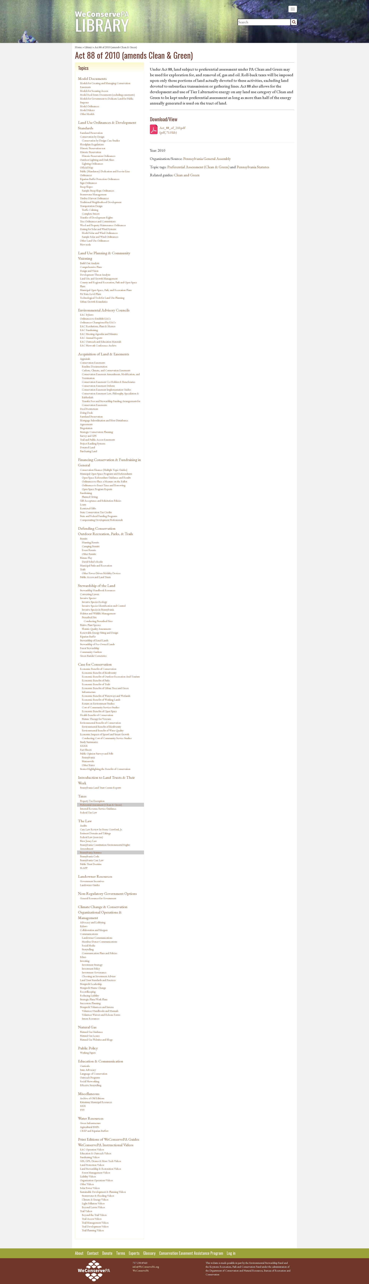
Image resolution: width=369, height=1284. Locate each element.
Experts (134, 1253)
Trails (82, 569)
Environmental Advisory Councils (104, 310)
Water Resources (90, 1118)
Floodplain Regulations (92, 144)
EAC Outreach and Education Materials (100, 341)
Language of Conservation (93, 1073)
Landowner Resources (95, 876)
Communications (89, 934)
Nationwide (88, 761)
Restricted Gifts (88, 508)
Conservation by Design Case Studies (101, 140)
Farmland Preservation (91, 133)
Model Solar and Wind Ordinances (99, 233)
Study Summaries (89, 742)
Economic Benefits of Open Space (99, 711)
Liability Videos (88, 1176)
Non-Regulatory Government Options (107, 893)
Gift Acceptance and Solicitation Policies (100, 500)
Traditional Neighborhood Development (100, 202)
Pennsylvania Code (89, 856)
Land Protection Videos (92, 1165)
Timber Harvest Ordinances (94, 198)
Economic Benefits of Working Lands (101, 699)
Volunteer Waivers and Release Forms (101, 1014)
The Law (85, 820)
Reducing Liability (89, 995)
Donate (107, 1253)
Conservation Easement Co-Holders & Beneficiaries (108, 382)
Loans (83, 504)
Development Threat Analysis (95, 274)
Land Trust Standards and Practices (98, 980)
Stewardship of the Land (96, 585)
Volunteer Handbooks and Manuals (100, 1011)
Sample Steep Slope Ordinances (98, 190)
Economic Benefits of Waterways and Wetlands (106, 696)
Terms (120, 1253)
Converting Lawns (89, 594)
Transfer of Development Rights (96, 217)
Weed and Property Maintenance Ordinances (103, 225)
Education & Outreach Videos (95, 1153)
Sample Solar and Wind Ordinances (100, 236)
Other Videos (87, 1184)
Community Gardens (91, 652)
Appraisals (85, 359)
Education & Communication (100, 1061)
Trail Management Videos (95, 1222)
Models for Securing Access (94, 91)
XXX (83, 1106)
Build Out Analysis (89, 263)
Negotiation (86, 428)
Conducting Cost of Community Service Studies (106, 738)
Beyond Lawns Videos (93, 1207)
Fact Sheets (85, 749)
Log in (231, 1253)
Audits (83, 825)
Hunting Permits (90, 542)
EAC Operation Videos (92, 1149)
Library (88, 47)
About (79, 1253)
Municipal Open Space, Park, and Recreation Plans (105, 290)
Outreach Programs (90, 1077)
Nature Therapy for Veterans (96, 719)
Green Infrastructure (90, 1123)
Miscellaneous (88, 1093)
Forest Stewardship (89, 648)
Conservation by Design (92, 136)
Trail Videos (86, 1211)
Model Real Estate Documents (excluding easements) (107, 94)
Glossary (149, 1253)
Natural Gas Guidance (91, 1032)
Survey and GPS (88, 435)
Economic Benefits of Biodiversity (99, 672)
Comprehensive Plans (91, 267)
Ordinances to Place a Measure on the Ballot (104, 481)
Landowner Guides (90, 885)
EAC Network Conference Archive (98, 345)
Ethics (83, 957)
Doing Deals (86, 412)
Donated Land (87, 447)
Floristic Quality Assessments (96, 629)
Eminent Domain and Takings (95, 833)
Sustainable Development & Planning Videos (103, 1192)
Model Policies (87, 110)
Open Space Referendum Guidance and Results (106, 477)
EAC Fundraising (89, 330)
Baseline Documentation (94, 366)
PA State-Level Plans (90, 294)
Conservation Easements (92, 362)
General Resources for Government (98, 898)
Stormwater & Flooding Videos (98, 1195)
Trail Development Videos (95, 1226)
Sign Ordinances (88, 183)
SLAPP (83, 868)
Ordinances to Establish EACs (95, 318)
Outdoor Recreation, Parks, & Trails (105, 533)
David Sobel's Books (92, 561)
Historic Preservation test (92, 148)
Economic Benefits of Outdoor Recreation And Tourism (111, 676)
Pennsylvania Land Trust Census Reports (100, 787)
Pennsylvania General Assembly (207, 158)
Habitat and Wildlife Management (98, 613)
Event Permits (89, 550)
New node (85, 244)
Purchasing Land (88, 451)
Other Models (87, 114)
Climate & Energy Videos (95, 1199)
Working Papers (88, 1052)
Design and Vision (89, 271)
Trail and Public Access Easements (97, 439)
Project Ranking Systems (92, 443)
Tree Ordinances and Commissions (98, 221)
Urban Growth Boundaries (93, 301)
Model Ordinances (89, 106)
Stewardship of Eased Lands (94, 640)
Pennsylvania (88, 757)
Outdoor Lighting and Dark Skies (97, 159)
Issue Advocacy (88, 1070)
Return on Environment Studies (98, 703)
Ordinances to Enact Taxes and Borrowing (103, 485)
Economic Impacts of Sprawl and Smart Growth (104, 734)
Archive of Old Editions (92, 1098)
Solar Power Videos (90, 1188)
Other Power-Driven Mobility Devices (101, 573)
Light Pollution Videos (93, 1203)
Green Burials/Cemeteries (93, 655)
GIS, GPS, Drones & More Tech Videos (100, 1161)
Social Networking (89, 1081)
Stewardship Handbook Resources (97, 590)
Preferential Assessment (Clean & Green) (101, 804)
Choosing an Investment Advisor (99, 976)
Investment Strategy (92, 964)
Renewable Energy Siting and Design (99, 632)
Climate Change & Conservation (102, 906)
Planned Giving (90, 497)
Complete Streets (90, 213)
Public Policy (88, 1048)
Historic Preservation (90, 152)
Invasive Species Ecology (94, 602)
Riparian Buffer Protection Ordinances (99, 179)
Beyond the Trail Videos (94, 1215)
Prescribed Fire (89, 617)
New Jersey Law (88, 841)
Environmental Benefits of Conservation (100, 722)
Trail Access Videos (91, 1218)
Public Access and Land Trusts (95, 577)
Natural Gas (87, 1027)
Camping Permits (90, 546)
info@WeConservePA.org (146, 1266)
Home (78, 47)
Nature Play (86, 558)
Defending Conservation (97, 528)
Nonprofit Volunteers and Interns (97, 1007)
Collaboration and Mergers (93, 930)
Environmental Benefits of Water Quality (103, 730)
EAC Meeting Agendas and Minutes (98, 334)
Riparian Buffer (88, 636)
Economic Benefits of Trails (96, 684)
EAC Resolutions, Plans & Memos (97, 326)
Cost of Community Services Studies (100, 707)
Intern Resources (90, 1018)
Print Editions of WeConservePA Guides (108, 1139)
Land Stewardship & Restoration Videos (100, 1168)
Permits (83, 538)
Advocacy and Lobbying (92, 922)
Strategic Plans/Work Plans (93, 999)
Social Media (88, 945)
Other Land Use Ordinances (94, 240)
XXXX (84, 746)
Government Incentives (92, 881)
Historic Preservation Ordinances (98, 156)
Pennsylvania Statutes (90, 852)
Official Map (86, 167)
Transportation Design (91, 206)
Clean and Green (186, 174)
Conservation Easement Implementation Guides (106, 389)
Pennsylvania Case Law (92, 860)
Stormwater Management (93, 194)
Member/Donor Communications (99, 941)
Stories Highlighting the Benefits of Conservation (105, 769)
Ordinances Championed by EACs (98, 322)
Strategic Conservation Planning (96, 432)
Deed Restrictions (89, 409)
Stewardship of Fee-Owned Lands (97, 644)
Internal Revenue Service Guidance (98, 808)
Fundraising (86, 493)
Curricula (85, 1066)
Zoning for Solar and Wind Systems (98, 229)
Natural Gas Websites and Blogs (96, 1039)
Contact (93, 1253)
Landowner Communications (97, 937)
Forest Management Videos (96, 1172)
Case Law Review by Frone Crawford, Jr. (101, 829)
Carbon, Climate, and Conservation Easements (106, 370)
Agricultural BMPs (89, 1127)
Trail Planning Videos (93, 1230)
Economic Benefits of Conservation (98, 669)
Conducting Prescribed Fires (98, 621)
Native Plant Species (90, 625)
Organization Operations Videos (96, 1180)
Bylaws (83, 926)
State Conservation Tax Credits (96, 512)
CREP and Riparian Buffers (94, 1131)
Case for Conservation (95, 664)
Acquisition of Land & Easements (103, 353)
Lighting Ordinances (92, 163)
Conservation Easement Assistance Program (191, 1253)
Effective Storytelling (90, 1085)
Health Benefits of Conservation (96, 715)
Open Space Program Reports (97, 489)
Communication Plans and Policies (99, 953)
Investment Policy (91, 968)
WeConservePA (141, 1270)
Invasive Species (88, 598)
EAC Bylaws (86, 314)
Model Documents (92, 78)
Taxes (82, 796)
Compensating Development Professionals (101, 520)
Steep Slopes (86, 186)
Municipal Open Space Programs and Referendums (106, 473)
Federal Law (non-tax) (91, 837)
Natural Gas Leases (89, 1035)
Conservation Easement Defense (98, 385)
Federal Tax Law (88, 812)
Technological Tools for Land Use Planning (102, 297)
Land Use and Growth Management (98, 278)
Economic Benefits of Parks (96, 680)
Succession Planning (90, 1003)
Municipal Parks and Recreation (96, 565)
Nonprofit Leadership (91, 984)
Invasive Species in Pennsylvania (98, 609)
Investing (84, 961)
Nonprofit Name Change (93, 988)
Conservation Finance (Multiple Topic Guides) (103, 470)
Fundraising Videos (89, 1157)
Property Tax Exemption (92, 801)
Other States (88, 765)
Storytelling (88, 949)
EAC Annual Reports (91, 338)
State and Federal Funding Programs (98, 516)
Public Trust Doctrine (91, 864)
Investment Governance (94, 972)
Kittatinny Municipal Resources (96, 1102)
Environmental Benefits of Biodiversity (101, 726)
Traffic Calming (90, 210)
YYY (82, 1110)
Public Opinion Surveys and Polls (96, 753)
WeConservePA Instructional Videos (105, 1144)
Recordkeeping (88, 991)
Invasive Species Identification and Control (103, 605)
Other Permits (89, 554)
